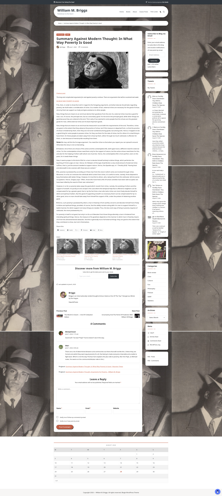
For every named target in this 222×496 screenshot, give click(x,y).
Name (59, 408)
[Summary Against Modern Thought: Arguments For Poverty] (97, 246)
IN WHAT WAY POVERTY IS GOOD (67, 101)
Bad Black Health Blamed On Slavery (158, 219)
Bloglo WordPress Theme (130, 492)
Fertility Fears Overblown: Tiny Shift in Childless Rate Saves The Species (158, 100)
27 (104, 472)
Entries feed (154, 337)
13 (104, 463)
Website (116, 408)
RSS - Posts (151, 357)
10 (55, 463)
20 (104, 467)
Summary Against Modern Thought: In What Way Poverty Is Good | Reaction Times (94, 367)
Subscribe (113, 276)
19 (88, 467)
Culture (150, 281)
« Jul (56, 480)
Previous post (60, 93)
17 (55, 467)
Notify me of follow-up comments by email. (73, 417)
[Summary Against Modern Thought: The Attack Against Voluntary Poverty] (69, 246)
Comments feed (155, 341)
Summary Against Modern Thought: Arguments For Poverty (94, 255)
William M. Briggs (72, 10)
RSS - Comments (153, 361)
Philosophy (60, 34)
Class (149, 276)
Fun (149, 285)
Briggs (72, 292)
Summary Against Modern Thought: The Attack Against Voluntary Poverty (68, 255)
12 (88, 463)
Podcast (150, 293)
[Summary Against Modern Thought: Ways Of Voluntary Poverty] (125, 246)
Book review (152, 273)
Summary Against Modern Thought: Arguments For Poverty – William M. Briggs (93, 372)
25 (72, 472)
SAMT (67, 34)
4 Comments (84, 47)
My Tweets (151, 88)
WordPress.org (155, 345)
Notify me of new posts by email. (70, 421)
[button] (73, 302)
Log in (152, 333)
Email (88, 408)
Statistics (151, 301)
